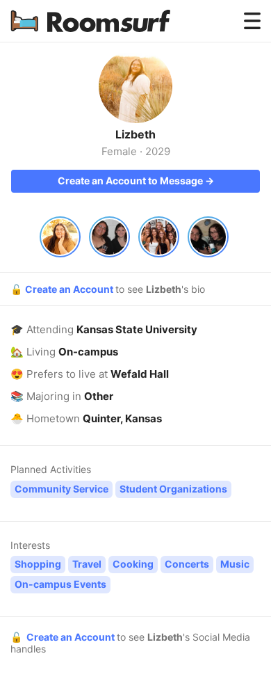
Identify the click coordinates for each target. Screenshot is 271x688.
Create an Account (70, 289)
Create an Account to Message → (136, 180)
